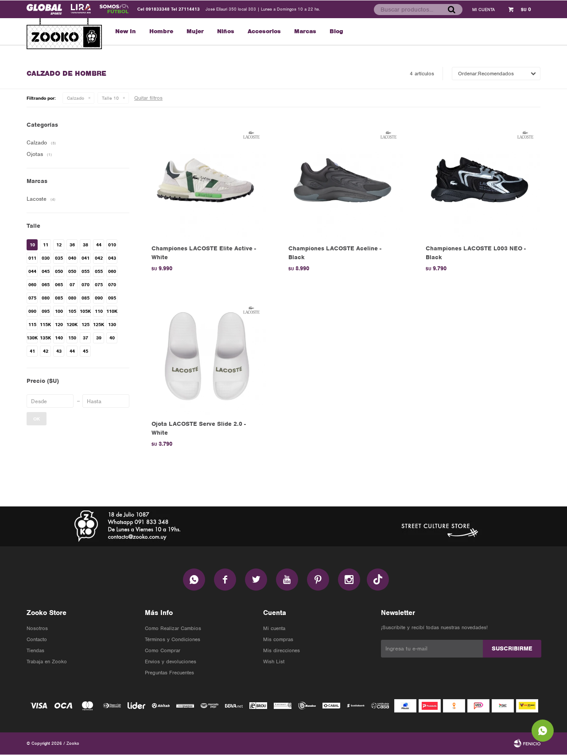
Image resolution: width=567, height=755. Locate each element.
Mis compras (278, 639)
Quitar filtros (148, 97)
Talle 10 (110, 98)
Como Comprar (162, 650)
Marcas (305, 31)
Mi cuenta (274, 628)
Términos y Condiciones (172, 639)
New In (125, 31)
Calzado (75, 98)
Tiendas (35, 650)
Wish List (273, 661)
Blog (336, 31)
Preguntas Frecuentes (169, 672)
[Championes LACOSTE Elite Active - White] (206, 180)
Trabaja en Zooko (47, 661)
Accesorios (264, 31)
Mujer (195, 31)
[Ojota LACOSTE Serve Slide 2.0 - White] (206, 355)
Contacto (37, 639)
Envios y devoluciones (170, 661)
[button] (451, 9)
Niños (225, 31)
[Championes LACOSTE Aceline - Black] (343, 180)
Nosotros (37, 628)
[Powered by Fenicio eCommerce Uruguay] (527, 743)
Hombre (161, 31)
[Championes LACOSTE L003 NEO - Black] (480, 180)
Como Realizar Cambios (173, 628)
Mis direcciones (281, 650)
